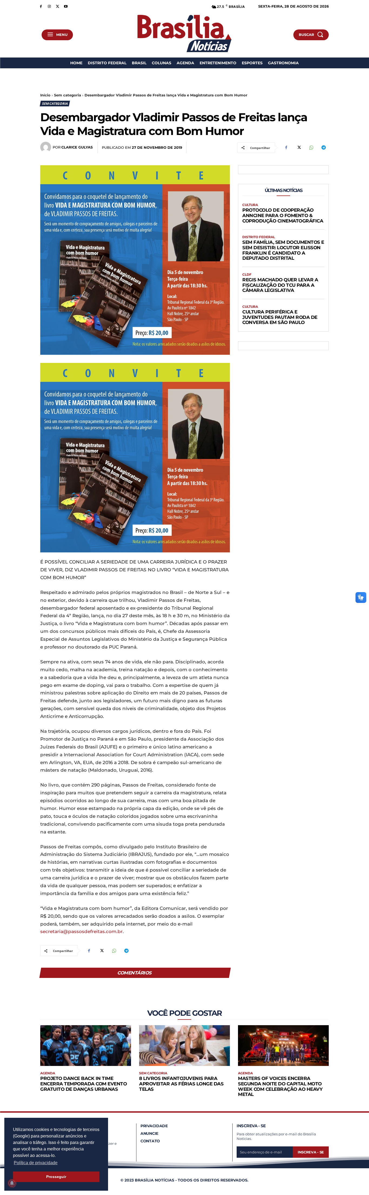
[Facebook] (41, 6)
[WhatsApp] (311, 147)
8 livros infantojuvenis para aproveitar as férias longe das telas (181, 1084)
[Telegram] (323, 147)
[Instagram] (49, 6)
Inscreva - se (311, 1152)
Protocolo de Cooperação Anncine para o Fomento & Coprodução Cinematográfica (282, 215)
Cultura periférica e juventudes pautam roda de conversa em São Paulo (279, 317)
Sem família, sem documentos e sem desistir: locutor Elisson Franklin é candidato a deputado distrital (283, 250)
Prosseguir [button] (56, 1176)
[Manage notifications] (12, 1183)
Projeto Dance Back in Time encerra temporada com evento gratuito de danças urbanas (83, 1084)
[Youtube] (66, 6)
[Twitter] (58, 6)
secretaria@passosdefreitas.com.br (81, 931)
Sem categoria (67, 95)
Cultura (250, 205)
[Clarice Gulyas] (46, 147)
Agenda (47, 1073)
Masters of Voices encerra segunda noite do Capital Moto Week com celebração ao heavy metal (280, 1086)
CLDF (246, 274)
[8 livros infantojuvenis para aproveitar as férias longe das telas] (184, 1045)
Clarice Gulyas (77, 147)
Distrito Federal (258, 237)
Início (45, 95)
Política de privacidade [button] (36, 1162)
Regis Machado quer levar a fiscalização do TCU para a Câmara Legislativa (280, 285)
